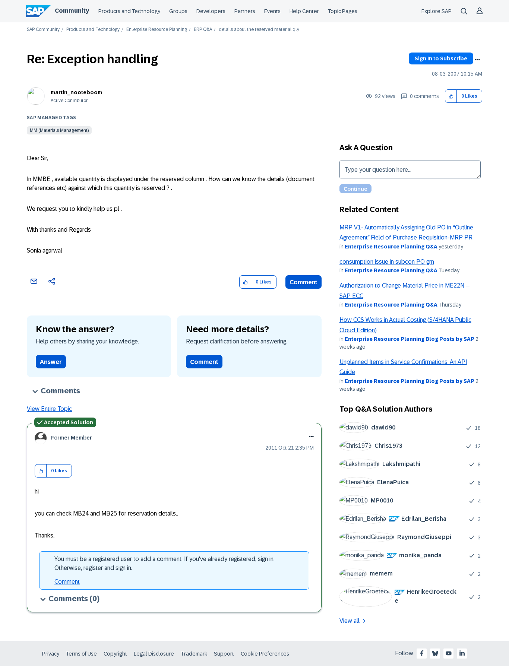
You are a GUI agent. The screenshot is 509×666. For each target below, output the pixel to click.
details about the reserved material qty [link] (259, 29)
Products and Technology (129, 11)
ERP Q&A (203, 29)
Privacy (50, 654)
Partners (244, 11)
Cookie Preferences (265, 654)
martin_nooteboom (76, 92)
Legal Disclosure (154, 654)
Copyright (115, 654)
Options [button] (477, 60)
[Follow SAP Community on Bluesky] (435, 653)
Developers (210, 11)
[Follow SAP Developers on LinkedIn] (462, 653)
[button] (451, 96)
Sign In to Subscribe (441, 58)
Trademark (194, 654)
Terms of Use (81, 654)
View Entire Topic (49, 409)
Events (272, 11)
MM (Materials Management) (59, 130)
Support (224, 654)
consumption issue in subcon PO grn (386, 262)
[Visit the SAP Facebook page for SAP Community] (422, 653)
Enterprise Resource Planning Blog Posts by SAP (409, 339)
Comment (303, 282)
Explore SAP (436, 11)
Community (72, 10)
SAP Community (43, 29)
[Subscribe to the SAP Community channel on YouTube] (449, 653)
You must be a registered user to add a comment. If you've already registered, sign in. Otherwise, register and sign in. (164, 563)
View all (349, 621)
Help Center (304, 11)
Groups (178, 11)
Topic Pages (342, 11)
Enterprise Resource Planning (156, 29)
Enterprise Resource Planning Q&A (391, 247)
